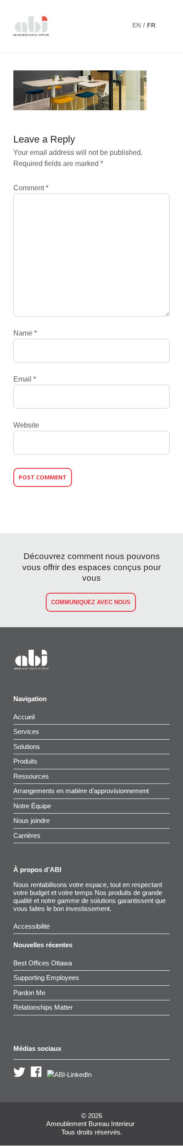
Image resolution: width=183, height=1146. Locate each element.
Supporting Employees (46, 977)
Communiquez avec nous (91, 602)
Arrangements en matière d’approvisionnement (81, 791)
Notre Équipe (32, 806)
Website (26, 425)
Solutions (26, 746)
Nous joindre (31, 820)
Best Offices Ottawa (42, 963)
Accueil (24, 717)
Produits (25, 761)
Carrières (26, 835)
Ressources (31, 776)
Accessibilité (31, 926)
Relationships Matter (43, 1007)
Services (26, 731)
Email (24, 379)
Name (25, 333)
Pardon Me (29, 992)
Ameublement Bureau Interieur (90, 1124)
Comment (30, 188)
